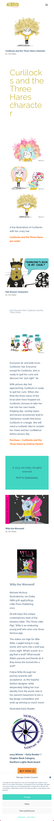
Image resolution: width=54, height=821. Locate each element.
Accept (27, 797)
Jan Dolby (12, 54)
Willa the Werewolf (14, 528)
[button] (50, 777)
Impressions (31, 477)
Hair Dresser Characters (16, 292)
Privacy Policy (31, 817)
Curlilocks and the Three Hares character (25, 51)
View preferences (27, 811)
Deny (27, 804)
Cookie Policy (22, 817)
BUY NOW (25, 770)
